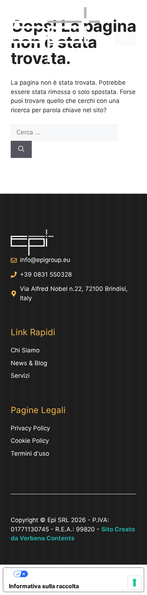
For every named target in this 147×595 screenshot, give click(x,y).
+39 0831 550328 (46, 274)
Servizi (20, 375)
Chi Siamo (25, 350)
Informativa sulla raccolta (44, 586)
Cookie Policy (30, 440)
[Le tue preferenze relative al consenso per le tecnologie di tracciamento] (134, 582)
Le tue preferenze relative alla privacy (80, 573)
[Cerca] (21, 149)
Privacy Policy (30, 428)
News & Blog (29, 363)
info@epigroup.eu (45, 259)
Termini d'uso (30, 453)
